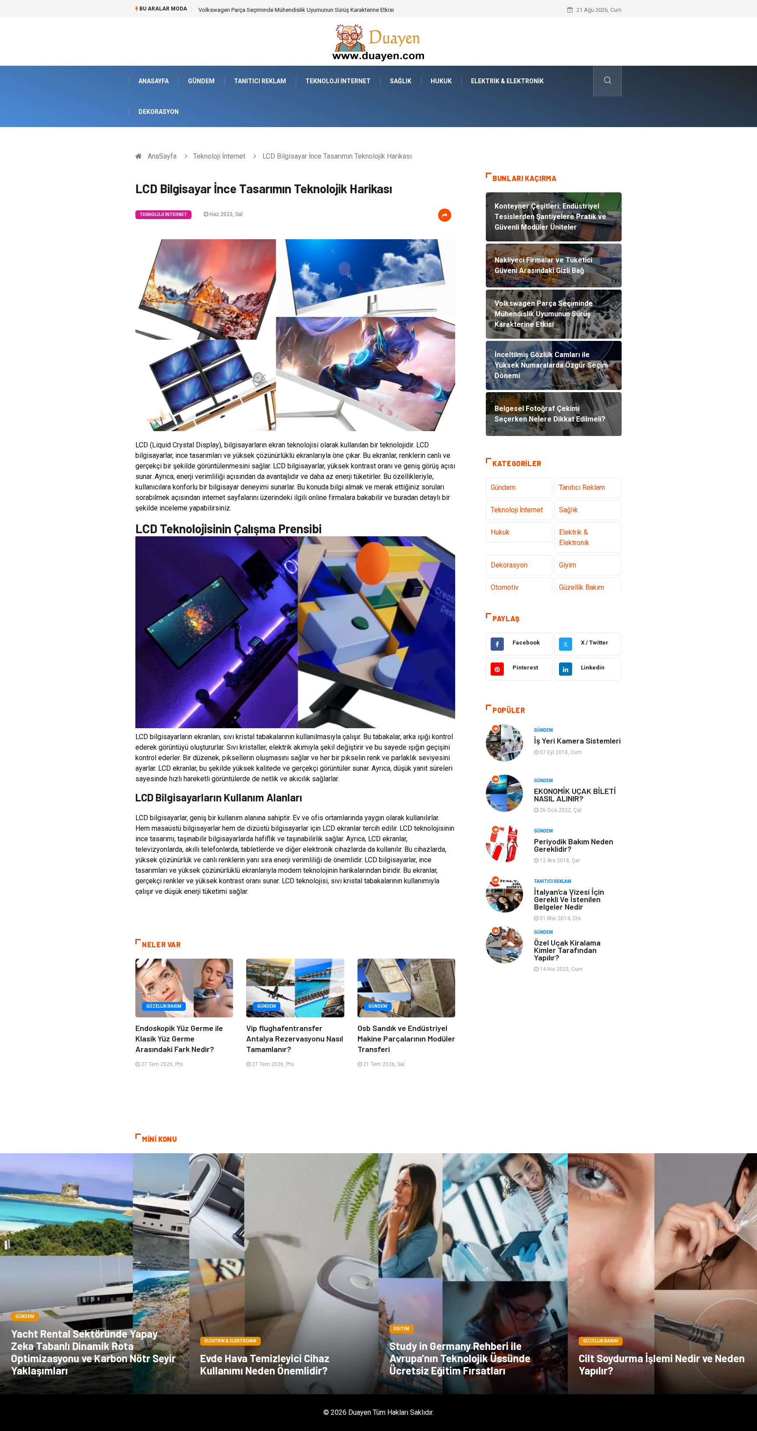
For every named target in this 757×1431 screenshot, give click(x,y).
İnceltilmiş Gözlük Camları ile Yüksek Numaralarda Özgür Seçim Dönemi (288, 10)
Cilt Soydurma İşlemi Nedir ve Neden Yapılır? (662, 1364)
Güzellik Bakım (163, 1006)
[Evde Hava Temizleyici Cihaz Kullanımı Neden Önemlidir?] (283, 1273)
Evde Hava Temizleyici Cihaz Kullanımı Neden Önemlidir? (264, 1364)
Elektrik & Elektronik (507, 81)
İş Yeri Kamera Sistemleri (577, 740)
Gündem (201, 81)
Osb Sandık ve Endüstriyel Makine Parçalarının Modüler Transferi (406, 1038)
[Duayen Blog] (378, 41)
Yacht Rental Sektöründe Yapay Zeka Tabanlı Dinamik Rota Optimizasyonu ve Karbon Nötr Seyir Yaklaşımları (93, 1352)
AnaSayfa (153, 81)
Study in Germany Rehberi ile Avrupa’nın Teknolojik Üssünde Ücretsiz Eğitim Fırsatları (460, 1358)
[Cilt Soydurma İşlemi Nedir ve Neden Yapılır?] (662, 1273)
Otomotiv (505, 587)
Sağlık (400, 81)
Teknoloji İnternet (338, 81)
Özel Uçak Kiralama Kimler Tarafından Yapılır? (567, 950)
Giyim (567, 565)
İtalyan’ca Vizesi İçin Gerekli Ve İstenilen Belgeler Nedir (569, 899)
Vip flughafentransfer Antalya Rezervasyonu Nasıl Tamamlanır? (294, 1038)
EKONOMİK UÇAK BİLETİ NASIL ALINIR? (575, 794)
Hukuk (441, 81)
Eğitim (401, 1328)
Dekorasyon (158, 111)
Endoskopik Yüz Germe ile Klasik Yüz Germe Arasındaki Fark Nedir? (179, 1038)
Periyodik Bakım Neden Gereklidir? (573, 845)
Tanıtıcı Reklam (260, 81)
